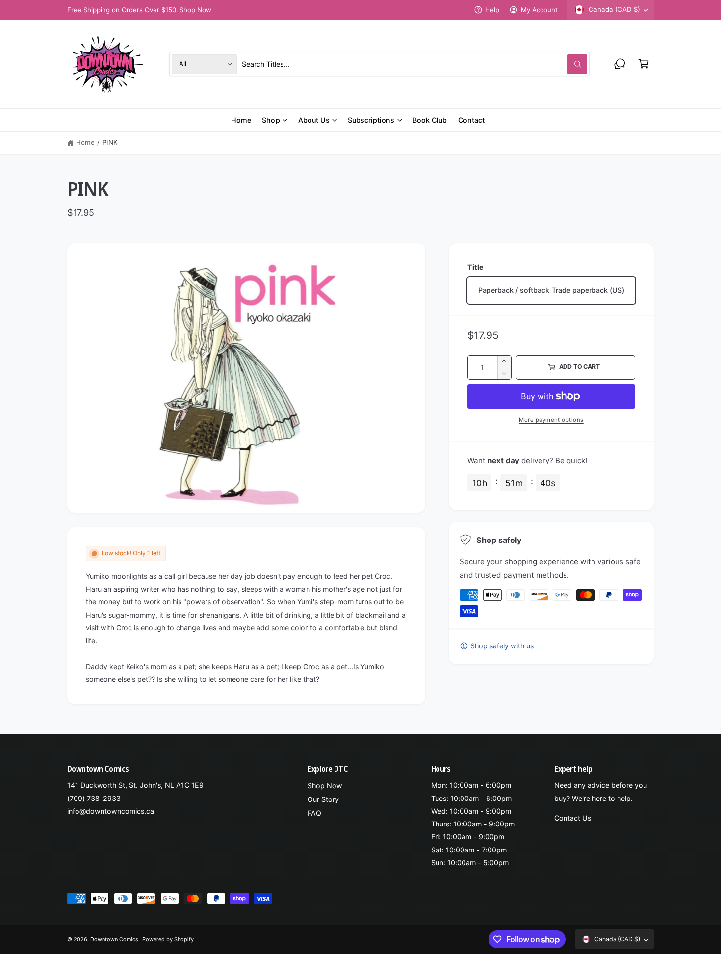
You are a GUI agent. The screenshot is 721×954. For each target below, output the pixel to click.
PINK (110, 142)
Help (492, 10)
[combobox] (414, 64)
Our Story (323, 799)
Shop (271, 120)
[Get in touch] (620, 64)
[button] (644, 64)
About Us (314, 120)
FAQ (314, 813)
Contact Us (572, 818)
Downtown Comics (114, 939)
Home (85, 142)
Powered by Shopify (168, 939)
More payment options (551, 419)
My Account (539, 10)
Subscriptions (371, 120)
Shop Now (195, 10)
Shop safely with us (501, 646)
